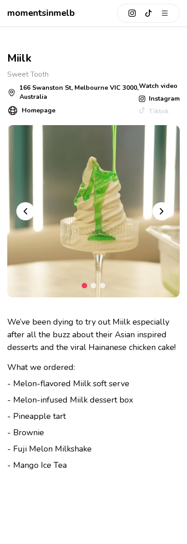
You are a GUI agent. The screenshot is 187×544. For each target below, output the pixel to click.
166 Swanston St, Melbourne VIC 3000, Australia (79, 92)
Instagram (164, 98)
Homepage (38, 110)
